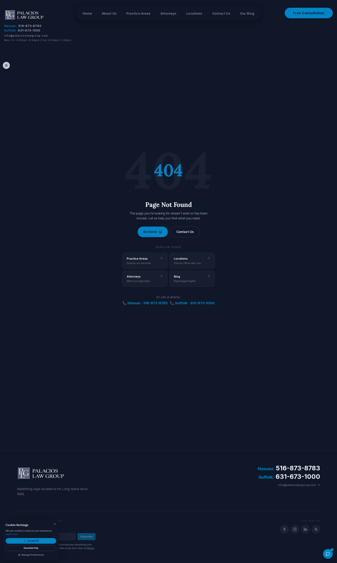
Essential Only (31, 548)
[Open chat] (328, 554)
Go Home (150, 232)
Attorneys (168, 13)
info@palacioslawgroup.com (26, 35)
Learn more (11, 534)
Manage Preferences (33, 555)
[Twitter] (316, 529)
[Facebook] (284, 529)
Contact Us (185, 232)
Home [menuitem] (87, 13)
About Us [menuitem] (109, 13)
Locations (194, 13)
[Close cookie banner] (55, 524)
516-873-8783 (22, 26)
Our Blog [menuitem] (247, 13)
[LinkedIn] (305, 529)
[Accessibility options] (6, 65)
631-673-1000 (22, 30)
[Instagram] (295, 529)
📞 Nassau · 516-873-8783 (145, 303)
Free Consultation (309, 13)
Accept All (33, 540)
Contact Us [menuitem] (221, 13)
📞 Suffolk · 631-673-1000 (192, 303)
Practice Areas (138, 13)
